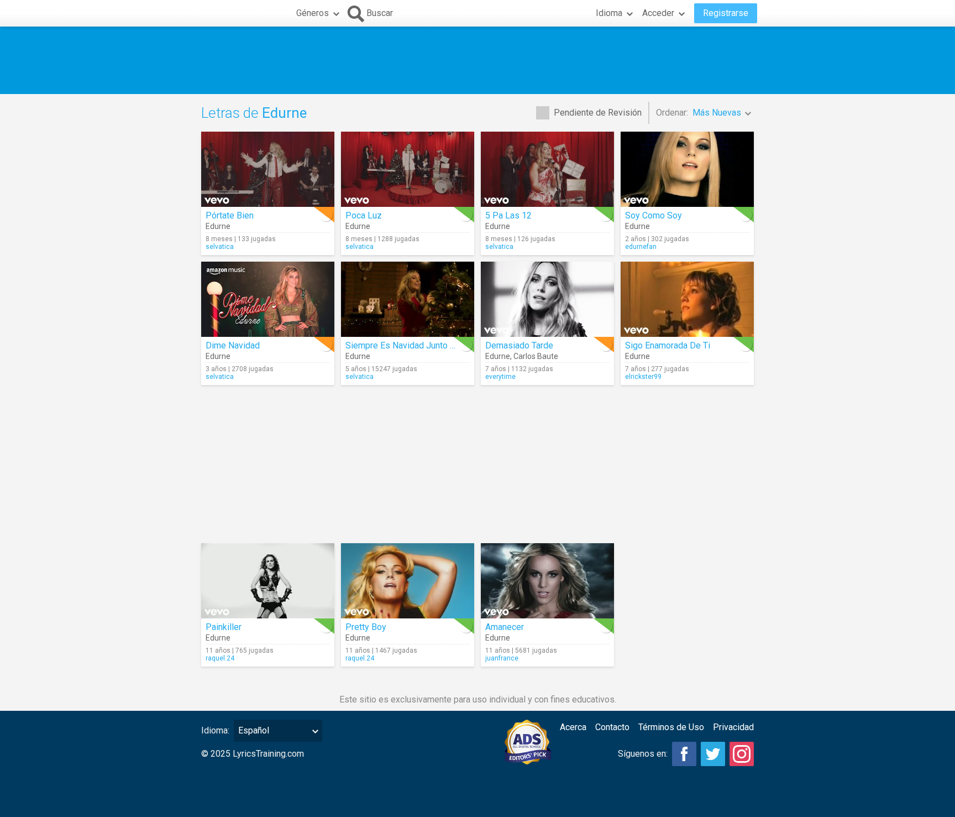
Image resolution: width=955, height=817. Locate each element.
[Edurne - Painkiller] (267, 580)
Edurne (218, 226)
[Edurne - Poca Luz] (407, 169)
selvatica (220, 247)
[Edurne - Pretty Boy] (407, 580)
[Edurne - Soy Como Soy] (687, 169)
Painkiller (224, 627)
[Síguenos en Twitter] (713, 754)
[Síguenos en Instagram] (742, 754)
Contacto (612, 727)
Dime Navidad (233, 345)
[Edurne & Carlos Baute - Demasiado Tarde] (547, 299)
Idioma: (215, 730)
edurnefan (641, 247)
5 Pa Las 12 (508, 215)
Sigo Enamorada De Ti (667, 345)
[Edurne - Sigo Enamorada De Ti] (687, 299)
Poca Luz (363, 215)
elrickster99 (643, 377)
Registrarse (725, 13)
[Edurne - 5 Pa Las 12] (547, 169)
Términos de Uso (671, 727)
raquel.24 (220, 658)
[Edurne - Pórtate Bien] (267, 169)
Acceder (658, 13)
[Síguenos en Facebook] (684, 754)
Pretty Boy (365, 627)
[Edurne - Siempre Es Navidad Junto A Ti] (407, 299)
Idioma (609, 13)
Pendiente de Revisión (598, 112)
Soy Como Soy (653, 215)
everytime (500, 377)
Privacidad (733, 727)
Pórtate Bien (230, 215)
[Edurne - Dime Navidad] (267, 299)
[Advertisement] (477, 60)
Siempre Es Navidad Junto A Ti (405, 345)
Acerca (573, 727)
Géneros (312, 13)
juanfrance (501, 658)
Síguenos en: (643, 753)
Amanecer (504, 627)
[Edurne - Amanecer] (547, 580)
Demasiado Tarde (519, 345)
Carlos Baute (535, 356)
